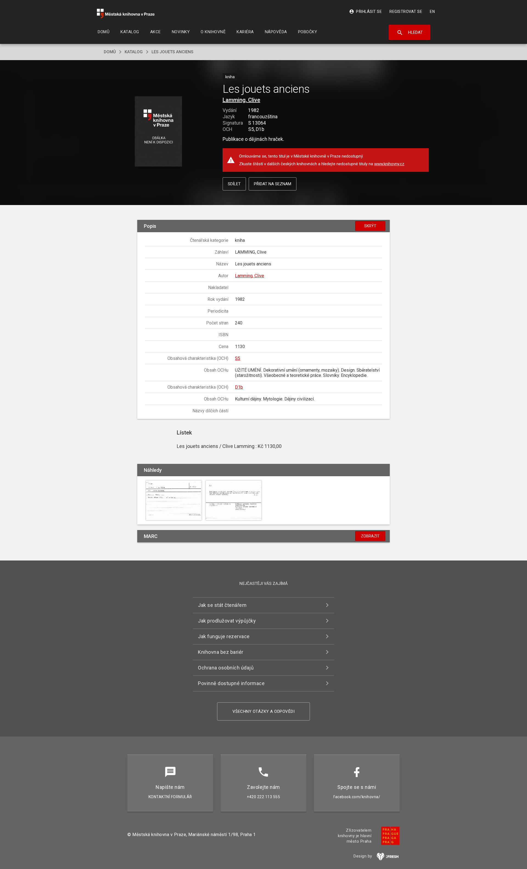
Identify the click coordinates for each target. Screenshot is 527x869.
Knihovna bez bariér (220, 652)
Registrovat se (405, 11)
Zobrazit (370, 536)
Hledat (410, 32)
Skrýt (370, 226)
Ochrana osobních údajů (226, 668)
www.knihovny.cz (389, 163)
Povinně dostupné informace (231, 683)
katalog (134, 51)
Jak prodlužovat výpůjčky (227, 621)
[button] (158, 132)
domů (110, 51)
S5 (237, 358)
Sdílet (234, 183)
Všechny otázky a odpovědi (263, 711)
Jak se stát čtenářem (222, 605)
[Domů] (125, 13)
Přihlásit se (365, 11)
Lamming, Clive (241, 100)
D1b (239, 387)
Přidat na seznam (272, 183)
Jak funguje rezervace (224, 636)
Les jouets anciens (172, 51)
